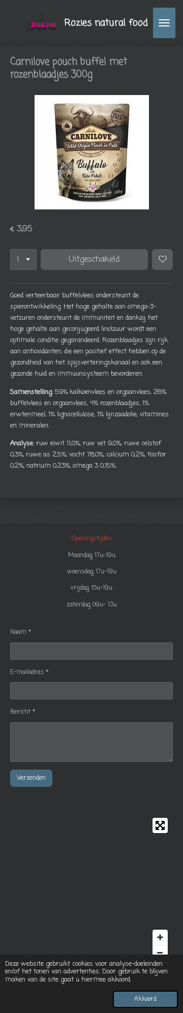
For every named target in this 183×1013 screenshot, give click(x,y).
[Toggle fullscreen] (160, 825)
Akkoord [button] (145, 999)
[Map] (91, 889)
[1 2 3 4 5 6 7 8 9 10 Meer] (23, 259)
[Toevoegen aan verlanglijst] (162, 259)
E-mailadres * (29, 672)
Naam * (20, 632)
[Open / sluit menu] (164, 23)
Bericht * (22, 712)
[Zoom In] (160, 937)
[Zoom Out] (160, 952)
